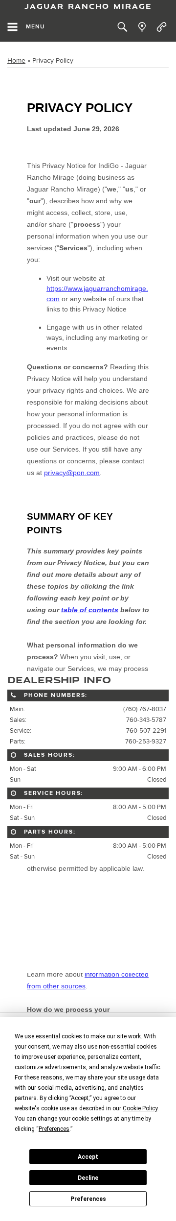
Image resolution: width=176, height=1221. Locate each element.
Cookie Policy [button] (140, 1108)
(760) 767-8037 (144, 709)
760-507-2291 (146, 731)
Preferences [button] (54, 1128)
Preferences (88, 1199)
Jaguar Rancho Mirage (88, 6)
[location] (142, 27)
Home (16, 60)
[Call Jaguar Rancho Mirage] (161, 27)
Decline (88, 1177)
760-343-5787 (146, 720)
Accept (88, 1156)
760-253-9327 (145, 741)
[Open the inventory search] (122, 27)
